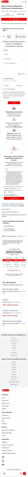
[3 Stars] (9, 80)
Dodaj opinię (15, 19)
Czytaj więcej (6, 97)
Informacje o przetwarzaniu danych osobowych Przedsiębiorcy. (13, 204)
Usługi (3, 435)
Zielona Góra (14, 340)
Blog (3, 420)
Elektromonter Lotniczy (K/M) (12, 321)
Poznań (14, 338)
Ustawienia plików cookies (8, 453)
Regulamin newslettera (8, 445)
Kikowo (14, 362)
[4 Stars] (12, 80)
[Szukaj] (4, 473)
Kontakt (4, 408)
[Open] (24, 59)
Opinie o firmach (6, 418)
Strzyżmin (14, 377)
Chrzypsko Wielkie (14, 382)
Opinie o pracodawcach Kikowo (10, 212)
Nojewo (14, 367)
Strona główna (5, 209)
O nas (3, 397)
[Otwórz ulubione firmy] (22, 1)
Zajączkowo (14, 384)
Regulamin (4, 442)
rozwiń (25, 23)
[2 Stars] (6, 80)
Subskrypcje (5, 406)
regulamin (13, 89)
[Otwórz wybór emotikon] (19, 74)
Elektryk (5, 300)
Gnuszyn (14, 364)
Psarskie (13, 369)
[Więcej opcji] (25, 7)
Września (14, 353)
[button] (22, 11)
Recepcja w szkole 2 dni (10, 310)
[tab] (7, 36)
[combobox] (11, 59)
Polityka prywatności (7, 450)
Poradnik (4, 423)
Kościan (14, 345)
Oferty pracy (5, 415)
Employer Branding (7, 433)
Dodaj (14, 102)
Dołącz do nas (5, 403)
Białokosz (14, 379)
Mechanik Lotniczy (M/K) (10, 289)
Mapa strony (5, 400)
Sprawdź (20, 236)
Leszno (14, 348)
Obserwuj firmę (14, 198)
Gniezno (14, 343)
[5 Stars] (15, 80)
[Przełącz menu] (25, 1)
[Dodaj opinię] (24, 473)
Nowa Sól (14, 355)
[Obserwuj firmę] (20, 473)
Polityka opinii (5, 447)
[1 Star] (4, 80)
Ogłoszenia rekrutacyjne (8, 430)
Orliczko (14, 374)
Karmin (14, 372)
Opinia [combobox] (5, 50)
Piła (14, 350)
